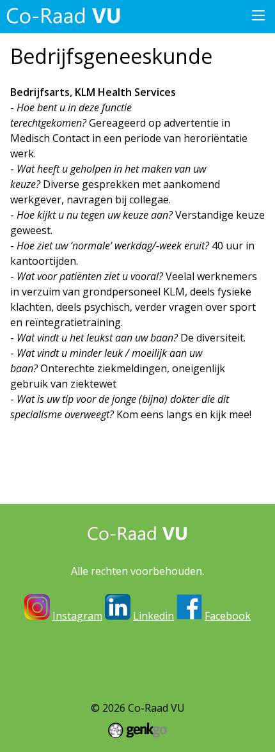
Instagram (77, 616)
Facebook (228, 616)
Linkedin (153, 616)
